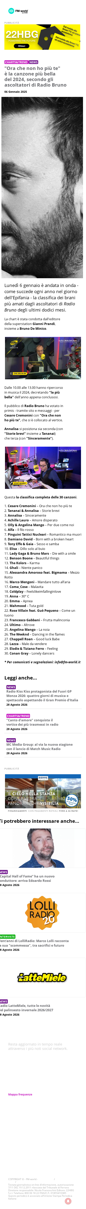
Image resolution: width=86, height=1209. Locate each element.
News (33, 62)
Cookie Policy (17, 1127)
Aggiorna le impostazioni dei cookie (36, 1182)
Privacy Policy (17, 1132)
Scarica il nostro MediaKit (25, 1137)
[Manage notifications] (68, 1201)
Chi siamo (15, 1089)
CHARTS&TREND (16, 62)
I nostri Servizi (18, 1099)
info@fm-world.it (68, 662)
